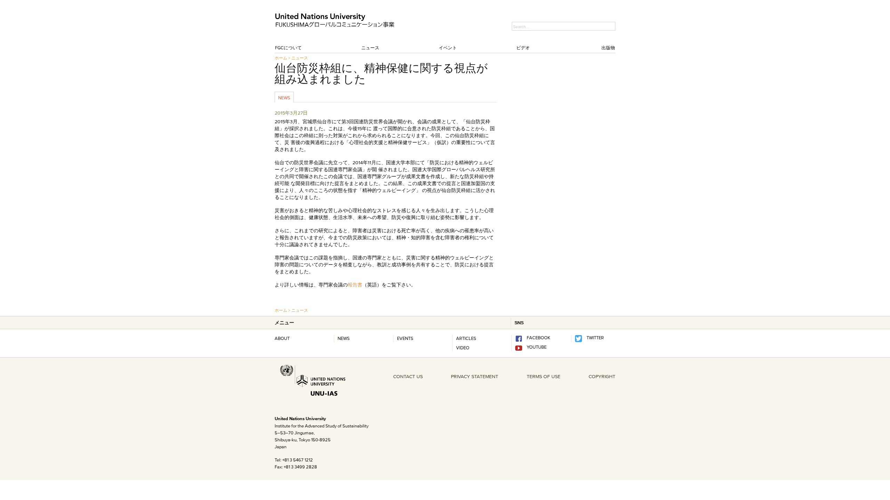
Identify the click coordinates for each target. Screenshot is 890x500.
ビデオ (523, 47)
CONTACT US (408, 376)
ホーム (281, 58)
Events (405, 338)
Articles (466, 338)
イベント (448, 47)
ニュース (370, 47)
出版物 (608, 47)
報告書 (355, 284)
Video (462, 347)
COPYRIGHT (602, 376)
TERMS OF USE (543, 376)
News (284, 97)
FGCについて (288, 47)
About (282, 338)
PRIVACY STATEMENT (474, 376)
